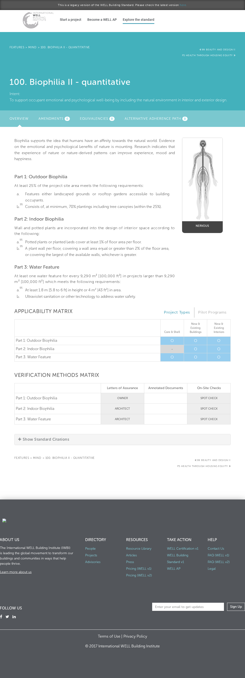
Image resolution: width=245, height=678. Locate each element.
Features (17, 47)
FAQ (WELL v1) (218, 555)
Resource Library (138, 549)
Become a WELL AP (102, 19)
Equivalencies (96, 119)
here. (183, 5)
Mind (32, 47)
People (90, 549)
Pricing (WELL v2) (139, 575)
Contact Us (216, 549)
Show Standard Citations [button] (46, 439)
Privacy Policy (135, 636)
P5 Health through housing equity (208, 55)
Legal (212, 569)
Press (130, 562)
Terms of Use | (110, 636)
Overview (21, 120)
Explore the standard (138, 19)
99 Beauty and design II (218, 49)
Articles (131, 555)
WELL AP (173, 569)
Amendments (53, 119)
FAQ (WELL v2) (219, 562)
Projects (91, 555)
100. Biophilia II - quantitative (65, 47)
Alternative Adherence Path (155, 119)
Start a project (70, 19)
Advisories (92, 562)
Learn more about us (16, 572)
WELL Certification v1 (182, 549)
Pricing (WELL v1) (138, 569)
